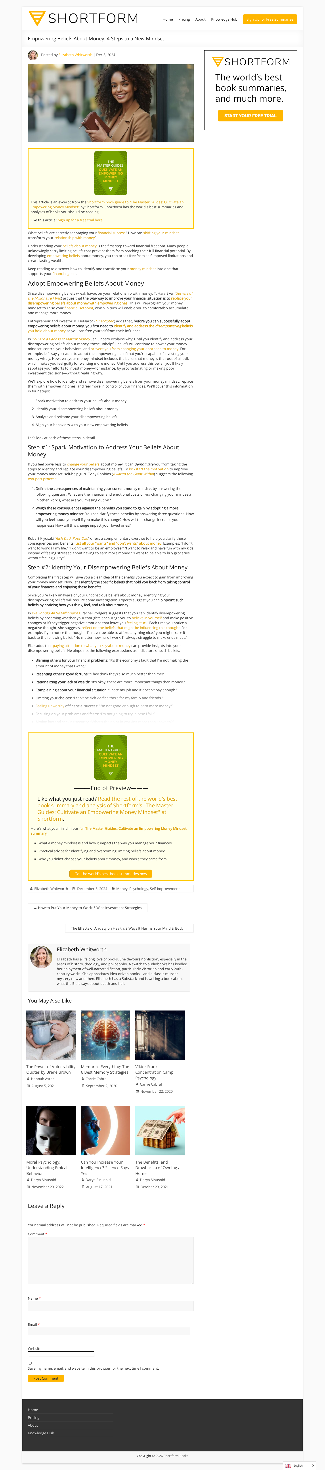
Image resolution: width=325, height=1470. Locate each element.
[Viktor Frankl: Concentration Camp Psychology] (160, 1012)
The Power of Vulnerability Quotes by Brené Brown (50, 1069)
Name (34, 1298)
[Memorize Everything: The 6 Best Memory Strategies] (105, 1012)
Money (122, 888)
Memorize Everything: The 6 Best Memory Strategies (105, 1069)
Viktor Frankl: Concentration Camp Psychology (154, 1072)
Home (168, 19)
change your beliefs (83, 464)
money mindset (143, 268)
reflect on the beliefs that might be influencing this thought (131, 627)
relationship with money (74, 237)
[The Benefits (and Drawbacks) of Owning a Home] (160, 1108)
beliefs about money (80, 245)
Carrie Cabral (96, 1078)
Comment (37, 1234)
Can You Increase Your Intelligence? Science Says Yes (105, 1167)
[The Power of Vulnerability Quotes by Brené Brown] (51, 1012)
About (200, 19)
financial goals (64, 273)
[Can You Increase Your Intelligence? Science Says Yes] (105, 1108)
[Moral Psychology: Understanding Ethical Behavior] (51, 1108)
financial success (112, 232)
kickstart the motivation (149, 469)
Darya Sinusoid (43, 1179)
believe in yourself (147, 617)
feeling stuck (137, 622)
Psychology (138, 888)
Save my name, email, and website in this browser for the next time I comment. (93, 1368)
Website (34, 1348)
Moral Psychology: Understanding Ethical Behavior (46, 1167)
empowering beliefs (63, 255)
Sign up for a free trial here (80, 220)
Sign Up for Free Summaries (270, 19)
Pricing (184, 19)
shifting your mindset (161, 232)
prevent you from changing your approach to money (134, 348)
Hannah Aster (42, 1078)
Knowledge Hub (224, 19)
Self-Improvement (165, 888)
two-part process (42, 478)
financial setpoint (79, 308)
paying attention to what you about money (91, 645)
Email (34, 1324)
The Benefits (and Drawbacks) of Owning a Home (157, 1167)
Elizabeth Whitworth (75, 54)
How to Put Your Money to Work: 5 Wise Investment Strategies (88, 907)
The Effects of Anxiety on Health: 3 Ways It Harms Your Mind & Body (129, 928)
